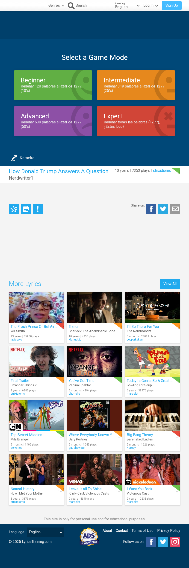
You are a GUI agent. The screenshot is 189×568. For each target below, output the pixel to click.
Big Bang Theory (140, 435)
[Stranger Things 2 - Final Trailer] (36, 361)
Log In (148, 5)
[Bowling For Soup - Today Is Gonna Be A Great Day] (152, 361)
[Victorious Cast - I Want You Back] (152, 469)
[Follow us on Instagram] (175, 542)
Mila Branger (20, 439)
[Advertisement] (94, 25)
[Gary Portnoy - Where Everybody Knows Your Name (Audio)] (94, 415)
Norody (131, 447)
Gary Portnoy (78, 439)
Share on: (138, 205)
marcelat (132, 393)
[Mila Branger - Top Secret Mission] (36, 415)
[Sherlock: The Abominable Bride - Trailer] (94, 307)
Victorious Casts (97, 493)
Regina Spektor (80, 385)
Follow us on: (133, 541)
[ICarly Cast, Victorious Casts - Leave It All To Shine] (94, 469)
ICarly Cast (76, 493)
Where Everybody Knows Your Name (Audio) (104, 435)
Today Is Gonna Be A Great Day (152, 381)
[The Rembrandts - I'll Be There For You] (152, 307)
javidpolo (16, 339)
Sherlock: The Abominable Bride (92, 331)
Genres (54, 5)
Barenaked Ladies (140, 439)
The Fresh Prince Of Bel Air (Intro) (38, 326)
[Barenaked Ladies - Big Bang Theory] (152, 415)
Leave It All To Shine (85, 489)
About (107, 530)
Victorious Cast (138, 493)
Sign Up (171, 5)
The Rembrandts (139, 331)
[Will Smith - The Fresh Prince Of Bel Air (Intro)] (36, 307)
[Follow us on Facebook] (151, 542)
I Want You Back (139, 489)
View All (170, 284)
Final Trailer (20, 381)
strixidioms (162, 170)
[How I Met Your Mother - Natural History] (36, 469)
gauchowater (77, 447)
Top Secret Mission (26, 435)
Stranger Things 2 (24, 385)
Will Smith (18, 331)
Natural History (23, 489)
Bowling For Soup (139, 385)
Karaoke (27, 157)
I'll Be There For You (143, 326)
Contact (122, 530)
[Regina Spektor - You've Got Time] (94, 361)
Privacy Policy (168, 530)
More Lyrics (25, 284)
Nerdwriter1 (21, 178)
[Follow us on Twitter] (163, 542)
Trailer (74, 326)
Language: (17, 532)
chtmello (74, 393)
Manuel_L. (75, 339)
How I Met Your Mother (27, 493)
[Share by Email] (175, 209)
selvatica (16, 447)
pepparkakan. (135, 339)
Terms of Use (143, 530)
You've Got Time (81, 381)
